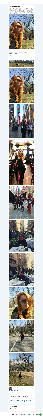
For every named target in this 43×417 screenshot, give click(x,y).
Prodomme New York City (18, 12)
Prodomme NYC (24, 12)
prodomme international (28, 11)
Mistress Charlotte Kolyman (15, 390)
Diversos (10, 9)
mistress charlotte (30, 10)
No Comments (15, 9)
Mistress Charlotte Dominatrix (7, 1)
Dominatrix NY (20, 10)
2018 (31, 8)
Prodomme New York (11, 12)
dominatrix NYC (24, 10)
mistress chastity (11, 11)
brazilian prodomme (24, 9)
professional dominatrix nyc (16, 13)
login (16, 408)
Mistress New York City (17, 11)
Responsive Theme (29, 414)
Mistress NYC (23, 11)
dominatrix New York (15, 10)
